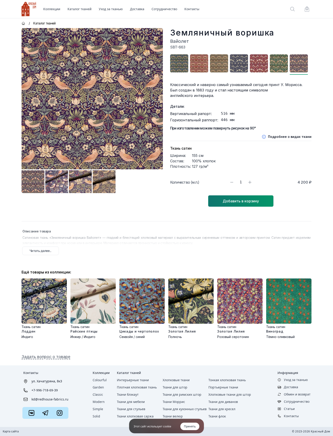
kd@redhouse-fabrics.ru (49, 399)
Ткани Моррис (174, 402)
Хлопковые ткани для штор (229, 394)
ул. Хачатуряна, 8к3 (46, 381)
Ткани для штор (175, 387)
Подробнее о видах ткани (289, 137)
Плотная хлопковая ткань (137, 387)
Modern (99, 402)
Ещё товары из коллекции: (46, 272)
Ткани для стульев (131, 409)
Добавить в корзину (241, 201)
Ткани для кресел (221, 409)
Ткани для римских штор (182, 394)
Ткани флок (217, 416)
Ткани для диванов (223, 402)
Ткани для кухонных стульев (185, 409)
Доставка (137, 9)
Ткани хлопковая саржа (135, 416)
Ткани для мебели (131, 402)
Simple (98, 409)
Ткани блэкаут (128, 394)
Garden (98, 387)
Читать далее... (40, 251)
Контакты (191, 9)
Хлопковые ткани (176, 380)
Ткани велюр (173, 416)
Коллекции (101, 373)
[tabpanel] (92, 98)
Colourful (100, 380)
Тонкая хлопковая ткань (227, 380)
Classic (98, 394)
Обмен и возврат (297, 394)
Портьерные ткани (223, 387)
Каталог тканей (129, 373)
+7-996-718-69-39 (44, 390)
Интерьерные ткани (133, 380)
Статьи (289, 409)
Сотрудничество (164, 9)
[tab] (33, 181)
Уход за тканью (111, 9)
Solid (96, 416)
